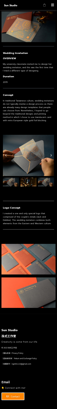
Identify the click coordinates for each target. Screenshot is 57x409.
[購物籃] (44, 5)
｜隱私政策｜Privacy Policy (12, 353)
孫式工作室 (12, 347)
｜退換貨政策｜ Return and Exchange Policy (19, 358)
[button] (52, 5)
